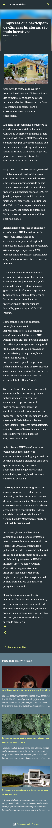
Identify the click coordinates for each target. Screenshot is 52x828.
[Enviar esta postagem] (5, 627)
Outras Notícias (17, 4)
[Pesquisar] (48, 4)
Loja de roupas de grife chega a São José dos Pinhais (26, 690)
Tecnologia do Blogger (27, 824)
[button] (5, 41)
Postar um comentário (15, 647)
